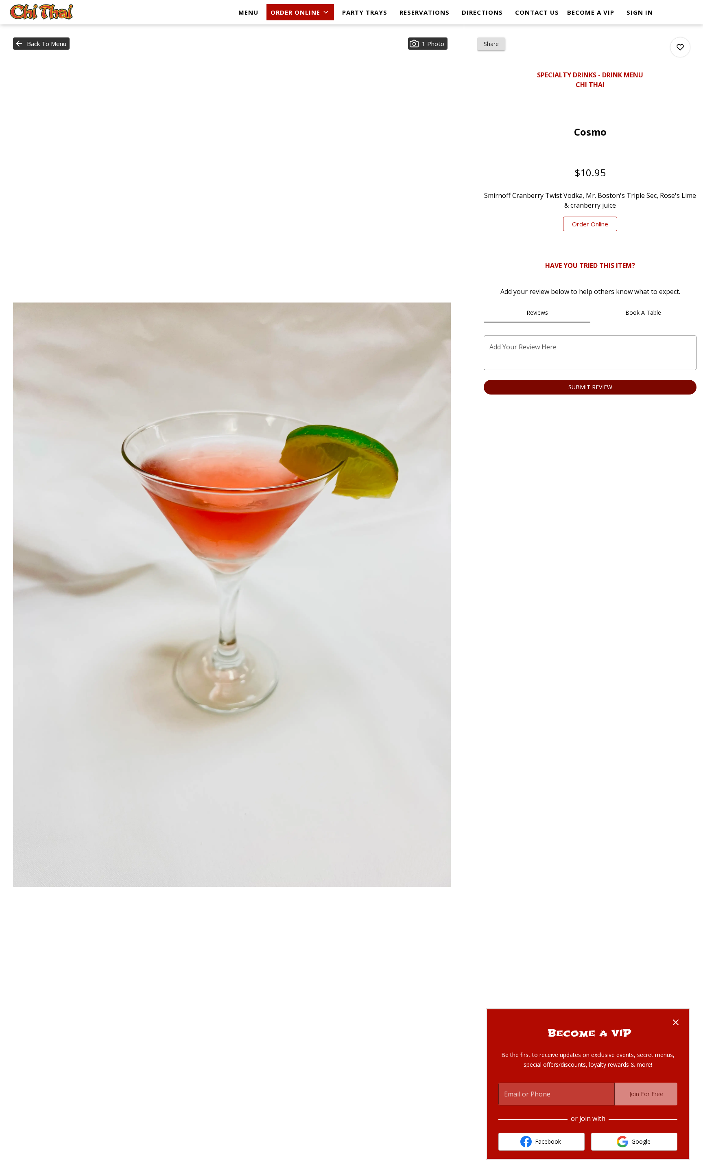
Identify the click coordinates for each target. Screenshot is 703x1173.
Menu (248, 12)
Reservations (425, 12)
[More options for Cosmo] (680, 47)
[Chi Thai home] (43, 12)
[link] (590, 224)
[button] (300, 12)
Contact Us (537, 12)
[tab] (537, 312)
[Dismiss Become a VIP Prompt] (676, 1022)
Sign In (640, 12)
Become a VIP (590, 12)
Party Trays (364, 12)
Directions (482, 12)
